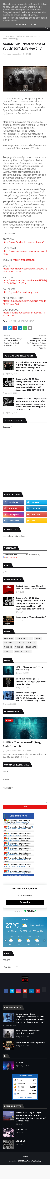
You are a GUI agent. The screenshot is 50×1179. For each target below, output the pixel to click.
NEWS (11, 36)
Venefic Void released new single (15, 873)
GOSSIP (38, 638)
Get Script (10, 875)
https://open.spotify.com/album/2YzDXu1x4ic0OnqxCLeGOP (25, 270)
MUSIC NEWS (23, 321)
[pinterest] (13, 508)
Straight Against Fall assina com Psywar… (16, 823)
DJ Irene (19, 1062)
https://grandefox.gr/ (24, 259)
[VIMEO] (25, 995)
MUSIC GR (12, 321)
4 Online (20, 1097)
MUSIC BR (31, 642)
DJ (31, 638)
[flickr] (44, 989)
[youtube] (36, 514)
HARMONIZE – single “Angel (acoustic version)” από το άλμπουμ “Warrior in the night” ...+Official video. (31, 1116)
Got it (33, 25)
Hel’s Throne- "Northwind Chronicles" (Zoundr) (28, 1032)
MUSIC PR (8, 651)
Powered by (18, 911)
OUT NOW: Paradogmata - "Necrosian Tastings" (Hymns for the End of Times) (31, 681)
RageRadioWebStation (11, 835)
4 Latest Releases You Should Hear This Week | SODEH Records (31, 587)
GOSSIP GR (20, 642)
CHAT (5, 572)
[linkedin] (36, 508)
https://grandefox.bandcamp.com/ (20, 292)
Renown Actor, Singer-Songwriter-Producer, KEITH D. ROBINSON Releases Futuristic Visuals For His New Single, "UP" (30, 696)
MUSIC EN (8, 647)
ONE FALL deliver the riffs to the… (16, 860)
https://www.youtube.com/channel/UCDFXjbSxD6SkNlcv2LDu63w (25, 282)
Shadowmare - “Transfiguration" (31, 617)
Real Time (17, 875)
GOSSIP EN (8, 642)
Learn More (21, 25)
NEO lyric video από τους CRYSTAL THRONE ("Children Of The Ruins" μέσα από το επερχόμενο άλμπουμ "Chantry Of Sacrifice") (31, 366)
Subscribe (25, 902)
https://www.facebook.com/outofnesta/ (23, 242)
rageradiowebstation (13, 54)
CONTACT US (21, 638)
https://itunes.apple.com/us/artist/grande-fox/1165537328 (25, 302)
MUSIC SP (18, 651)
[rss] (36, 520)
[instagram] (13, 514)
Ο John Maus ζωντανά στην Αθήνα (18, 827)
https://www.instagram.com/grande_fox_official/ (25, 252)
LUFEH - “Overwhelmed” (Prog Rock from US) (29, 668)
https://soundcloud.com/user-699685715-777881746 (24, 314)
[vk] (13, 520)
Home (5, 36)
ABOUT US (8, 638)
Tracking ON (26, 875)
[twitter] (36, 502)
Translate (12, 557)
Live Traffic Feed (18, 816)
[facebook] (13, 502)
